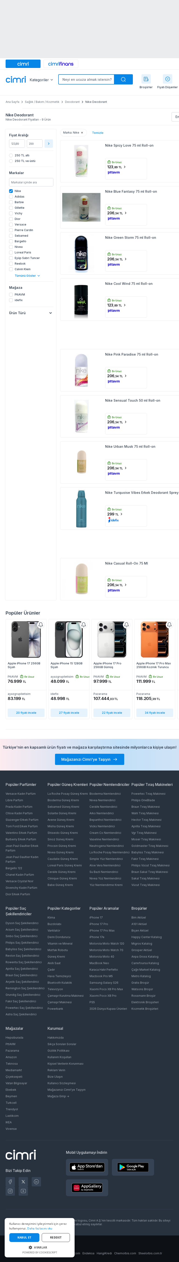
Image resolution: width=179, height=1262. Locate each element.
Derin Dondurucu (59, 937)
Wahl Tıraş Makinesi (145, 813)
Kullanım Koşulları (59, 1057)
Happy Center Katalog (146, 937)
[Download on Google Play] (133, 1167)
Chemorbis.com (125, 1253)
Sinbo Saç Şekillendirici (22, 936)
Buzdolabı (54, 924)
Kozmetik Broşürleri (144, 1008)
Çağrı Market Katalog (145, 969)
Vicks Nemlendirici (102, 826)
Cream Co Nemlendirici (105, 833)
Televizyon (55, 989)
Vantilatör (54, 930)
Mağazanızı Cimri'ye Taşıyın (67, 1089)
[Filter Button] (49, 143)
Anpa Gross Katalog (144, 956)
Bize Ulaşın (55, 1076)
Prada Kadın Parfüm (19, 806)
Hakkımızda (56, 1037)
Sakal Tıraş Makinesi (145, 878)
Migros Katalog (141, 943)
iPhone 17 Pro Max (102, 930)
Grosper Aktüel (141, 950)
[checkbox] (31, 191)
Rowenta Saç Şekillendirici (24, 962)
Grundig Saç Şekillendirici (23, 994)
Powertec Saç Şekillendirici (24, 1008)
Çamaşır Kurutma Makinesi (66, 995)
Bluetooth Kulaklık (60, 982)
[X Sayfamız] (23, 1181)
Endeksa (88, 1253)
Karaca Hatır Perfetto (104, 969)
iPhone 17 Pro (99, 924)
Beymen (11, 1096)
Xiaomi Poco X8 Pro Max (106, 989)
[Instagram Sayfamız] (10, 1191)
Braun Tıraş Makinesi (145, 806)
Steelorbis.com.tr (150, 1253)
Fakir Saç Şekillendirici (21, 1001)
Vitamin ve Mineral (60, 943)
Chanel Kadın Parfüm (20, 874)
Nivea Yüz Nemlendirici (105, 878)
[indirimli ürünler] (167, 79)
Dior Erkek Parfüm (18, 894)
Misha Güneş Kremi (61, 826)
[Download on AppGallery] (87, 1187)
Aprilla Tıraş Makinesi (146, 826)
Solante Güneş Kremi (62, 813)
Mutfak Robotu (58, 950)
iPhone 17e (97, 937)
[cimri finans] (60, 64)
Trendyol (12, 1109)
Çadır (51, 969)
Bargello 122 (14, 868)
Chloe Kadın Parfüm (19, 813)
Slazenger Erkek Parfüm (22, 819)
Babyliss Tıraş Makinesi (147, 852)
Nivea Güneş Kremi (61, 852)
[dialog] (40, 1237)
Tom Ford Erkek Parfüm (22, 826)
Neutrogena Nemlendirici (107, 846)
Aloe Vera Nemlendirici (105, 865)
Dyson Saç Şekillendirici (22, 923)
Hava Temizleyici (59, 976)
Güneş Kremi (56, 956)
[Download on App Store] (87, 1167)
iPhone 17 (96, 917)
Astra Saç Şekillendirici (21, 1014)
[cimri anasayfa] (23, 64)
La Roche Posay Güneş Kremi (68, 793)
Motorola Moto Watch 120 (107, 943)
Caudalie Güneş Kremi (63, 859)
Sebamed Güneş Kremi (63, 806)
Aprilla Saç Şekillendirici (22, 968)
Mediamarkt (14, 1070)
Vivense (11, 1129)
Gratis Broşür (140, 982)
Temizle (97, 133)
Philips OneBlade (143, 800)
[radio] (31, 155)
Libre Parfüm (14, 800)
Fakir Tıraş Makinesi (145, 859)
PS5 (92, 1002)
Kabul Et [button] (24, 1237)
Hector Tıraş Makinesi (146, 819)
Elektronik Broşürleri (145, 1002)
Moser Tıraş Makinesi (146, 839)
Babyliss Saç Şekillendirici (23, 949)
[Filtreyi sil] (82, 133)
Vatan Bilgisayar (16, 1083)
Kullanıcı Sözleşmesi (62, 1083)
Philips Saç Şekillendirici (22, 942)
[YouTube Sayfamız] (23, 1191)
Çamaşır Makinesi (60, 1002)
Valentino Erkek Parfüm (21, 833)
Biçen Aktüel (139, 930)
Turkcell (11, 1102)
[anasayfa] (16, 80)
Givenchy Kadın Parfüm (21, 887)
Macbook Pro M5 (101, 976)
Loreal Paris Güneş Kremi (65, 865)
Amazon (11, 1057)
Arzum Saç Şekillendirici (22, 929)
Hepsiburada (14, 1037)
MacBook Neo (99, 963)
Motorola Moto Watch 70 (106, 950)
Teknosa (12, 1063)
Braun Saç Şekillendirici (21, 975)
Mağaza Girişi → (58, 1096)
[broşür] (146, 79)
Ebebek (11, 1089)
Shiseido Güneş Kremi (63, 833)
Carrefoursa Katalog (145, 963)
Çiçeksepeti (14, 1076)
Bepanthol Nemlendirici (105, 819)
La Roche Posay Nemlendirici (110, 852)
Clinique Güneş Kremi (62, 878)
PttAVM (10, 1044)
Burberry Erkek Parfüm (21, 839)
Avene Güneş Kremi (61, 819)
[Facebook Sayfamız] (10, 1181)
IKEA (9, 1122)
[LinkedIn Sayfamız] (36, 1181)
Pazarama (12, 1050)
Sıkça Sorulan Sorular (62, 1044)
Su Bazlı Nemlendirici (104, 872)
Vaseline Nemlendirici (104, 839)
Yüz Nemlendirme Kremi (106, 885)
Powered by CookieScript (39, 1252)
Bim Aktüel (138, 917)
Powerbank (55, 1008)
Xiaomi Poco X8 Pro (103, 995)
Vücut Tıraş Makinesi (145, 885)
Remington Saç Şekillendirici (25, 988)
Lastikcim (12, 1115)
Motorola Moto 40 (102, 956)
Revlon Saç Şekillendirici (22, 955)
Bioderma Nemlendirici (105, 793)
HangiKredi (104, 1253)
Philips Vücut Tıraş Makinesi (150, 865)
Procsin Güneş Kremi (62, 846)
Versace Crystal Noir (19, 881)
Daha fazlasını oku (39, 1228)
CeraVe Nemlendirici (103, 806)
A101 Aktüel (139, 924)
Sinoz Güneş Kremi (60, 839)
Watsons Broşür (142, 989)
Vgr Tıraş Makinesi (144, 833)
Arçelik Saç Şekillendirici (22, 981)
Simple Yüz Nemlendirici (106, 859)
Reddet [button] (56, 1237)
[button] (39, 1247)
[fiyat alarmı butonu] (41, 625)
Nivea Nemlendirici (102, 800)
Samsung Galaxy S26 (104, 982)
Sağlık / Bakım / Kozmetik (42, 102)
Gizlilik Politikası (58, 1050)
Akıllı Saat (54, 963)
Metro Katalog (141, 976)
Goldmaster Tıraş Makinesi (149, 846)
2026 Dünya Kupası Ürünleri (108, 1008)
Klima (51, 917)
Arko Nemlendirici (102, 813)
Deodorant (72, 102)
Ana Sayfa (12, 102)
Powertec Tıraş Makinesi (148, 793)
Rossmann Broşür (143, 995)
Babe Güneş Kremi (60, 885)
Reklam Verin (56, 1070)
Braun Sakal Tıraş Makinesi (149, 872)
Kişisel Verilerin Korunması (65, 1063)
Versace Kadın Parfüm (21, 793)
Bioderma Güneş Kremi (63, 800)
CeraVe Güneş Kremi (62, 872)
